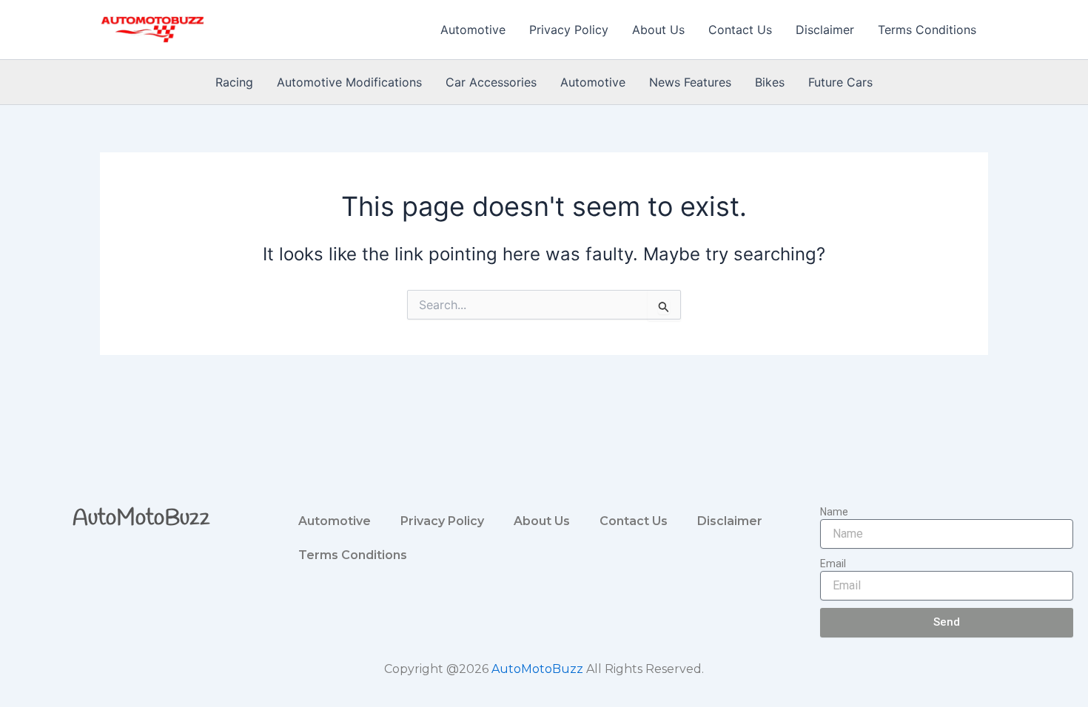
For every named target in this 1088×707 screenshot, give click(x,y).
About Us (658, 29)
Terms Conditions (927, 29)
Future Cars (840, 82)
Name (834, 512)
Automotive (473, 29)
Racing (234, 82)
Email (833, 563)
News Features (690, 82)
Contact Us (740, 29)
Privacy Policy (568, 29)
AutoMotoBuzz (141, 518)
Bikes (770, 82)
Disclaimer (825, 29)
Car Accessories (491, 82)
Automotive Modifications (349, 82)
